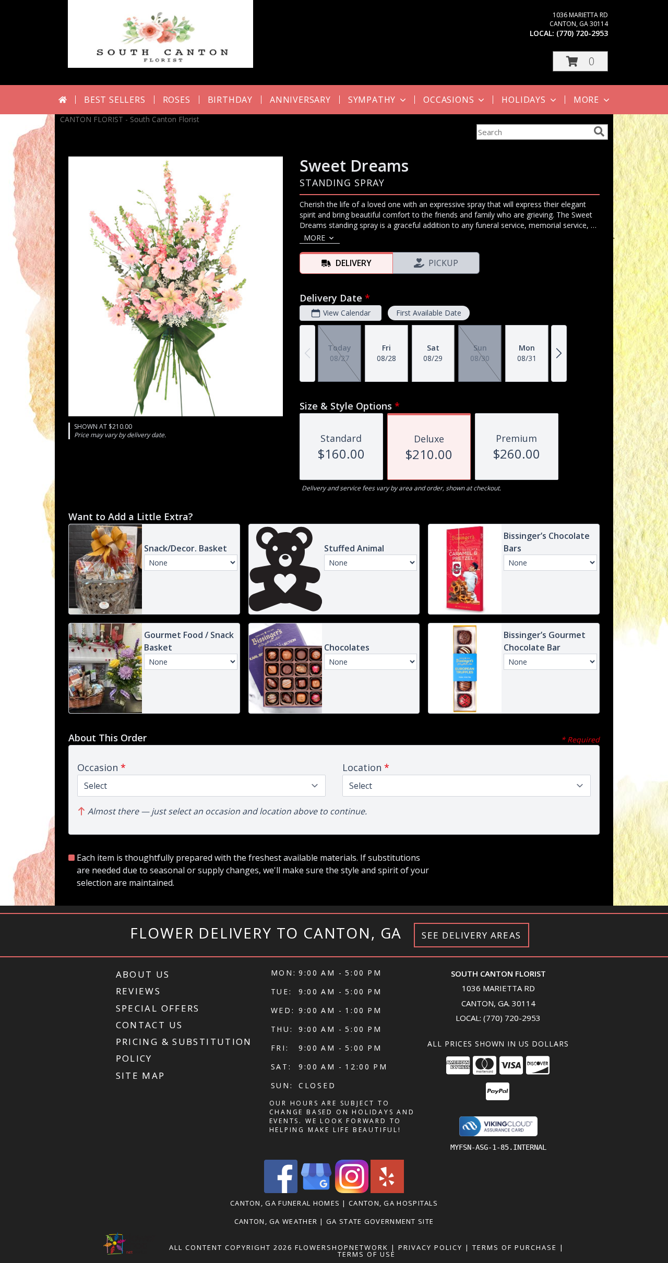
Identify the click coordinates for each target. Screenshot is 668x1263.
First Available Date (428, 313)
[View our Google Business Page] (316, 1190)
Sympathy (372, 99)
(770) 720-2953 (582, 33)
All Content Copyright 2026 (230, 1247)
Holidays (523, 99)
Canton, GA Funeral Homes (285, 1203)
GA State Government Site (380, 1221)
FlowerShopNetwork (341, 1247)
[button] (580, 61)
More (586, 99)
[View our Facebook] (280, 1190)
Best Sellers (115, 99)
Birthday (230, 99)
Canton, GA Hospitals (393, 1203)
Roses (176, 99)
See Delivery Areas (471, 935)
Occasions (448, 99)
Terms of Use (367, 1254)
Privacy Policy (430, 1247)
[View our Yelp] (387, 1190)
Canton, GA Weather (275, 1221)
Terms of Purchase (514, 1247)
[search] (599, 131)
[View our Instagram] (351, 1190)
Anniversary (300, 99)
